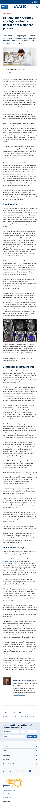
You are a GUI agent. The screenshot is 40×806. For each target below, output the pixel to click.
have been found (8, 561)
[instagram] (17, 771)
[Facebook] (17, 712)
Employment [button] (7, 755)
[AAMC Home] (20, 7)
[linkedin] (5, 771)
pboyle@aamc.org (19, 695)
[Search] (37, 7)
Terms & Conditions (9, 790)
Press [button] (5, 746)
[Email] (20, 712)
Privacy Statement (8, 794)
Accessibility (7, 797)
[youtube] (29, 771)
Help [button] (4, 750)
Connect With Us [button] (9, 764)
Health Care (14, 716)
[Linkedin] (12, 712)
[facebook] (24, 771)
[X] (14, 712)
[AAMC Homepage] (12, 783)
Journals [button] (6, 759)
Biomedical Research (27, 716)
